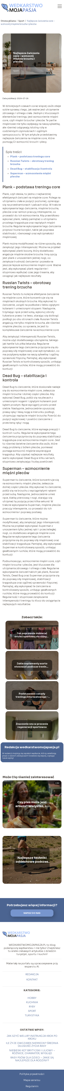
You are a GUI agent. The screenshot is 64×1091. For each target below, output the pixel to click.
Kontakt (32, 979)
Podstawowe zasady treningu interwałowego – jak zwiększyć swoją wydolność (32, 695)
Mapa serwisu (32, 1080)
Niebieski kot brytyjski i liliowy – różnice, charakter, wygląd (32, 1052)
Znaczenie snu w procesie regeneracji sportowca (32, 726)
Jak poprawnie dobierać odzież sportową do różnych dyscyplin (32, 635)
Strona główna (8, 21)
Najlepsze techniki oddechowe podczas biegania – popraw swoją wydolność (32, 860)
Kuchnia (32, 1002)
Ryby (32, 1006)
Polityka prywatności (31, 1074)
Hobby (32, 998)
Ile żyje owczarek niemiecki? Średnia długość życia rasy (32, 1045)
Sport (21, 21)
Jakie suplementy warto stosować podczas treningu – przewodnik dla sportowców (32, 665)
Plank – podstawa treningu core (30, 156)
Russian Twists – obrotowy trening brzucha (32, 162)
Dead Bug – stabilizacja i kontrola (31, 168)
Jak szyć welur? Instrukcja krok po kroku (32, 1037)
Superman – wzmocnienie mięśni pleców (30, 175)
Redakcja (32, 974)
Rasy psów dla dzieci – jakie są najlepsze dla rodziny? (32, 1059)
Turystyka (32, 1015)
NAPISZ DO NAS (32, 913)
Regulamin (32, 1086)
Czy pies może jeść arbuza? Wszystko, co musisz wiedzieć (32, 804)
